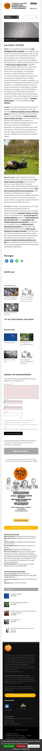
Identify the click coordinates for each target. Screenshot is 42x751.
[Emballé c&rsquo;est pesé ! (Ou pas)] (11, 307)
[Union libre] (8, 549)
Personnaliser (34, 746)
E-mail (6, 406)
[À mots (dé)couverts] (10, 545)
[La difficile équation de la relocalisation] (11, 292)
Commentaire (8, 384)
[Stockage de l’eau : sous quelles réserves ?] (26, 340)
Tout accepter (9, 746)
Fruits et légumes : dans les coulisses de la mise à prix (26, 299)
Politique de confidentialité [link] (21, 749)
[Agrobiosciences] (33, 8)
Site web (6, 412)
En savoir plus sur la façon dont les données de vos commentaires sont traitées (20, 443)
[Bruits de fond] (8, 536)
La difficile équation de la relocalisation (10, 298)
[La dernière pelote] (10, 340)
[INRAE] (33, 3)
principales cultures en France (27, 213)
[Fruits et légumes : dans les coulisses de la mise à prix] (27, 292)
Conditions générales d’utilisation (15, 735)
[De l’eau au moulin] (10, 551)
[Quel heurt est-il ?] (10, 538)
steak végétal (28, 319)
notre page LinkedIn (21, 566)
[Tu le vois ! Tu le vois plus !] (10, 358)
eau (9, 319)
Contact (29, 735)
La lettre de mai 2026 (10, 573)
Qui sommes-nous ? (23, 739)
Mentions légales (10, 739)
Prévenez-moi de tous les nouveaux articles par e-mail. (21, 429)
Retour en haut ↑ (21, 451)
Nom (6, 400)
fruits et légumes (17, 319)
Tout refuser (21, 746)
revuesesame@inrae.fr (11, 562)
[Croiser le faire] (9, 542)
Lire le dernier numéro (21, 520)
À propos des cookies (12, 734)
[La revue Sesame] (7, 6)
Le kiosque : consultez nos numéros (16, 737)
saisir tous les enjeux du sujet (16, 65)
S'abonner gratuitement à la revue (21, 528)
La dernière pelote (9, 342)
